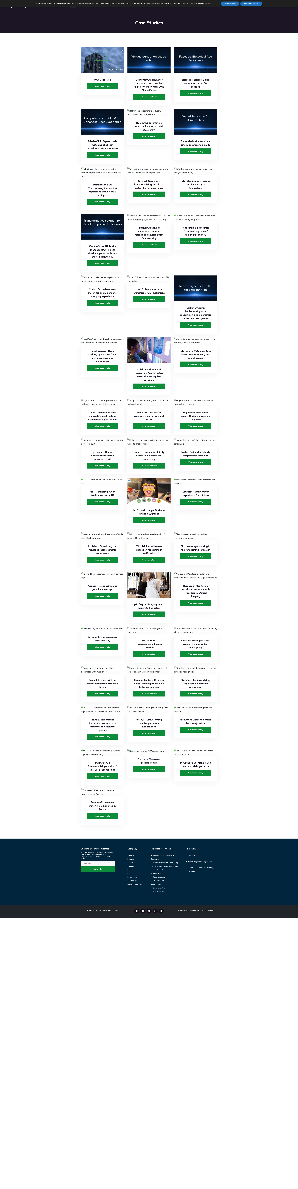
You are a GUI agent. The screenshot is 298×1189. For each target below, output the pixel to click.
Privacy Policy (183, 910)
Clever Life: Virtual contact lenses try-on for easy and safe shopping (196, 354)
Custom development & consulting (164, 863)
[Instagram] (155, 911)
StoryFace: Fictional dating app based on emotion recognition (195, 683)
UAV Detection (102, 79)
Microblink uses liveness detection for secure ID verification (149, 550)
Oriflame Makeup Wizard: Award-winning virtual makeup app (195, 644)
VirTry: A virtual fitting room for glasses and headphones (149, 723)
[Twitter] (149, 911)
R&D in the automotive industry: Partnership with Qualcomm (149, 126)
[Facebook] (142, 911)
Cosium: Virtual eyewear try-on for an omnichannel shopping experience (102, 293)
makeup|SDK (156, 884)
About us (130, 855)
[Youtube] (161, 911)
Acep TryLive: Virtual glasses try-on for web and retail (149, 416)
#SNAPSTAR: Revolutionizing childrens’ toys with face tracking (102, 766)
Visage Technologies (110, 910)
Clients (130, 863)
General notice (207, 910)
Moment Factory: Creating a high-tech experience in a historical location (149, 683)
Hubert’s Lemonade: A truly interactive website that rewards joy (149, 455)
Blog (129, 873)
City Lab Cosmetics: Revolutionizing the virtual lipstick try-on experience (149, 184)
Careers (130, 866)
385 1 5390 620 (194, 855)
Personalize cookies (162, 4)
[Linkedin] (136, 911)
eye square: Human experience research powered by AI (102, 455)
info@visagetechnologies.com (200, 862)
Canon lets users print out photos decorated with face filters (102, 683)
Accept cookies (230, 3)
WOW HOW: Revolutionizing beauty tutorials (149, 644)
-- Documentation (158, 877)
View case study (102, 86)
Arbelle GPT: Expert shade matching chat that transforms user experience (102, 145)
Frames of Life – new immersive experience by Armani (102, 806)
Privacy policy (132, 877)
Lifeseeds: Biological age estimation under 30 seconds (195, 83)
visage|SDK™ (156, 873)
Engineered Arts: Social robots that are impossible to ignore (195, 416)
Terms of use (195, 910)
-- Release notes (157, 881)
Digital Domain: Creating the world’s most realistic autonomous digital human (102, 416)
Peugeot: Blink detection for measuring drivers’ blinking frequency (196, 231)
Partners (130, 859)
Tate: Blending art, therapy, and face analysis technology (195, 184)
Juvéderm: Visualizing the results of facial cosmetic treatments (102, 550)
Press (129, 870)
